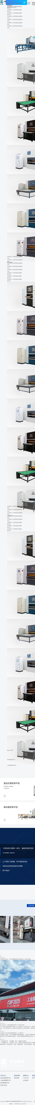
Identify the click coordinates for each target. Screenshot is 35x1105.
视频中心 (26, 1075)
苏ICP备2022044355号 (20, 1104)
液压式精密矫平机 (5, 1078)
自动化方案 (10, 750)
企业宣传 (25, 1080)
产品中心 (3, 1075)
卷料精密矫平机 (4, 1083)
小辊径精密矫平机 (5, 1080)
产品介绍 (25, 1078)
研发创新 (17, 1075)
